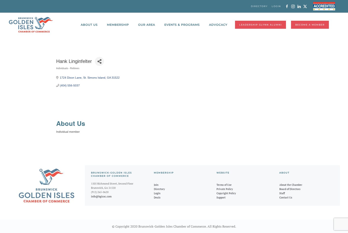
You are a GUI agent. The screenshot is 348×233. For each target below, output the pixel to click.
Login (157, 193)
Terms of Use (224, 185)
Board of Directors (289, 189)
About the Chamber (290, 185)
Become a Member (310, 24)
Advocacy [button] (218, 25)
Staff (282, 193)
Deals (157, 197)
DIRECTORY (259, 6)
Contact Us (285, 197)
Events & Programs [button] (182, 25)
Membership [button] (118, 25)
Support (221, 197)
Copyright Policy (226, 193)
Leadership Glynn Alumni (260, 24)
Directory (159, 189)
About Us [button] (89, 25)
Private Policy (224, 189)
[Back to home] (31, 25)
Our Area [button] (146, 25)
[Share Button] (99, 61)
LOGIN (276, 6)
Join (156, 185)
